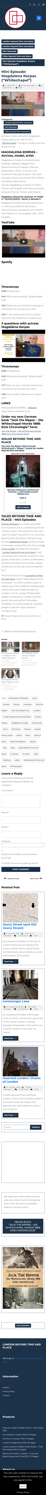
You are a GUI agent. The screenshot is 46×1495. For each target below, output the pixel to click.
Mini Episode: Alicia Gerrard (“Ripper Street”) (30, 655)
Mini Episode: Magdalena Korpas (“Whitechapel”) (18, 76)
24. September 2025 (14, 1007)
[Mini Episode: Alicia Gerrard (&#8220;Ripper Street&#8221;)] (31, 647)
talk (4, 748)
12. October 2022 (13, 1087)
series (19, 735)
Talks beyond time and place (17, 56)
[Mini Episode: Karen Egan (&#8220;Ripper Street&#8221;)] (10, 673)
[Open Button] (39, 18)
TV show (26, 754)
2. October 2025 (12, 933)
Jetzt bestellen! (23, 1325)
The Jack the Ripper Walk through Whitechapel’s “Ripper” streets (18, 447)
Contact (6, 1395)
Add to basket (23, 507)
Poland (27, 729)
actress (6, 704)
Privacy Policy (9, 1391)
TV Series (14, 754)
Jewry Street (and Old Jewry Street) (19, 926)
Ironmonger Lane (16, 1001)
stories (33, 741)
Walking (6, 760)
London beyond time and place (18, 41)
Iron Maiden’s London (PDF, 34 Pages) (19, 1435)
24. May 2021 (10, 85)
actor (34, 698)
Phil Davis (16, 729)
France (16, 704)
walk (36, 754)
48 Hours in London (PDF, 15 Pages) (18, 1439)
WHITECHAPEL (12, 199)
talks (12, 748)
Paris (5, 729)
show (28, 735)
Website (32, 407)
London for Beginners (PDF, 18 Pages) (19, 1443)
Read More (11, 962)
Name (5, 812)
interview (27, 704)
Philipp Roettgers (28, 85)
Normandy (37, 723)
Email (5, 827)
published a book (18, 542)
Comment (7, 790)
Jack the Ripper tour (20, 710)
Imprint (6, 1387)
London (36, 710)
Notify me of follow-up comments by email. (19, 856)
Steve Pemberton (18, 741)
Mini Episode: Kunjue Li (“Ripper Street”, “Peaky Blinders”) (10, 655)
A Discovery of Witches (18, 698)
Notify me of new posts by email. (21, 863)
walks (17, 760)
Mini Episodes (9, 51)
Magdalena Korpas (19, 723)
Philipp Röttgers (10, 524)
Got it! (23, 1486)
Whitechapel (9, 143)
